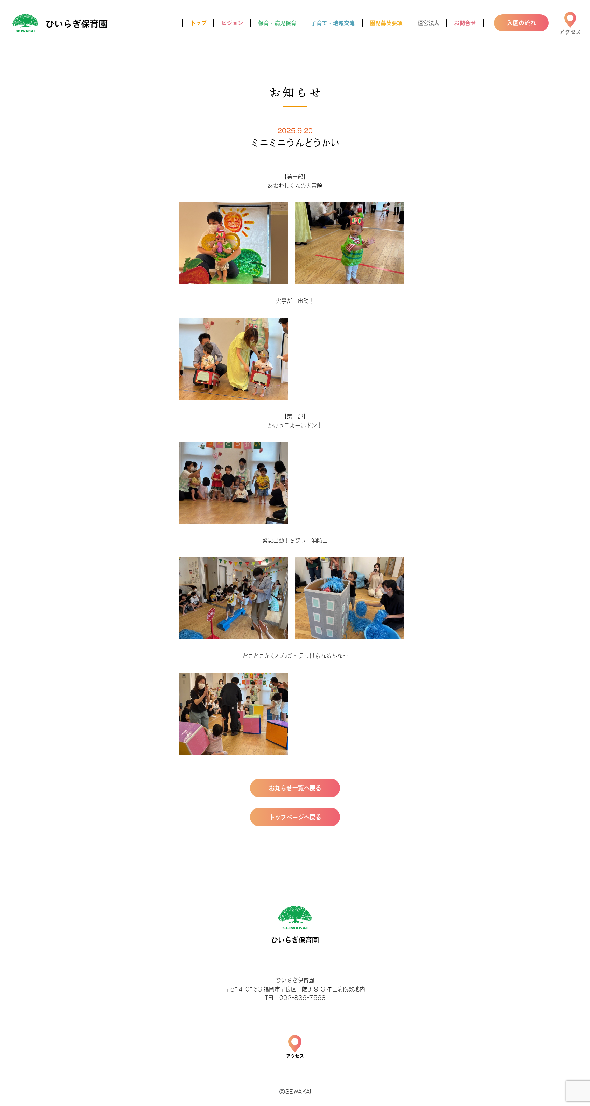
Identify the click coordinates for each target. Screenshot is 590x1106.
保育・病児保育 (277, 23)
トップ (198, 23)
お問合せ (465, 23)
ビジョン (232, 23)
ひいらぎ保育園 (60, 23)
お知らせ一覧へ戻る (295, 788)
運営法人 (428, 23)
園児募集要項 (386, 23)
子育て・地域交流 (333, 23)
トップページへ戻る (295, 817)
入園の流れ (521, 23)
